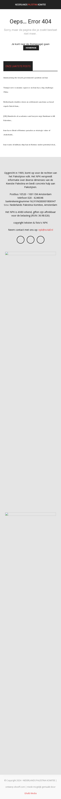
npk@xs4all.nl (45, 229)
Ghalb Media (30, 793)
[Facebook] (20, 240)
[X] (40, 240)
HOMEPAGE (31, 48)
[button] (5, 4)
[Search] (56, 4)
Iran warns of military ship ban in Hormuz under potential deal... (29, 145)
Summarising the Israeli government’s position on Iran (25, 78)
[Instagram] (30, 240)
